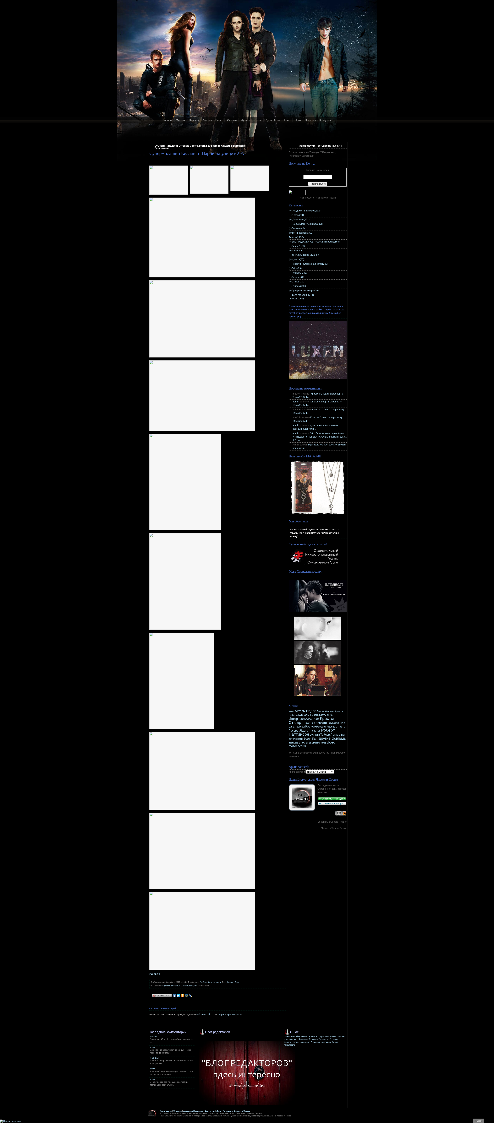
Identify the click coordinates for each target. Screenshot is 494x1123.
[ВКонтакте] (174, 995)
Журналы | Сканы (308, 714)
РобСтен (316, 730)
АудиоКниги (273, 120)
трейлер (322, 743)
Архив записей (297, 772)
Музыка (245, 120)
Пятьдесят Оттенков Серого (236, 1111)
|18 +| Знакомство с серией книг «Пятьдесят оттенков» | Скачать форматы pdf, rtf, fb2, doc (320, 437)
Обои (298, 120)
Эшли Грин (311, 738)
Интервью (296, 719)
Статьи (299, 281)
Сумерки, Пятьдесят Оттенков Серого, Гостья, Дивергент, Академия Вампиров (200, 145)
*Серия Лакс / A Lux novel (307, 224)
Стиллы (299, 286)
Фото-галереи (214, 982)
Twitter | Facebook (301, 233)
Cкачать (298, 228)
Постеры (310, 120)
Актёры (207, 120)
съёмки (313, 742)
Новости (194, 120)
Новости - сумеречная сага (310, 264)
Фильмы (232, 120)
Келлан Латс (233, 982)
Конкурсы (325, 120)
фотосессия (297, 746)
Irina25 (153, 1068)
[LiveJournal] (191, 995)
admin (296, 401)
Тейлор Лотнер (330, 734)
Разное (298, 277)
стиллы (303, 742)
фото (331, 742)
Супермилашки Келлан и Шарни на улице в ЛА (196, 153)
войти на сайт (203, 1014)
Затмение (326, 714)
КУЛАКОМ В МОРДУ (305, 255)
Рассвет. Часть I (336, 726)
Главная (168, 120)
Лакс (219, 1111)
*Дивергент (301, 219)
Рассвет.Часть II (299, 730)
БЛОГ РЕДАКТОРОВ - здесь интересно (316, 241)
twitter (291, 711)
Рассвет (321, 726)
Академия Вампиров (193, 1111)
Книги (287, 120)
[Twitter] (178, 995)
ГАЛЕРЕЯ (154, 974)
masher (153, 1036)
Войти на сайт (332, 145)
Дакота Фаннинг (325, 711)
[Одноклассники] (182, 995)
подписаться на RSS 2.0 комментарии (179, 986)
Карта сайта (166, 1111)
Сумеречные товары (305, 290)
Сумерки (315, 734)
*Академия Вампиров (306, 210)
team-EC (154, 1058)
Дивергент (210, 1111)
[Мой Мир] (186, 995)
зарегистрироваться (230, 1014)
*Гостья (298, 215)
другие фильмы (333, 738)
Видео (219, 120)
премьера (293, 743)
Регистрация (162, 148)
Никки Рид (309, 723)
